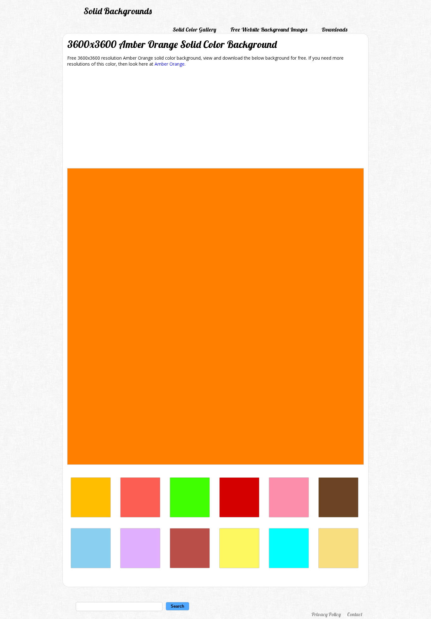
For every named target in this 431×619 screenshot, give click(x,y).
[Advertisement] (215, 118)
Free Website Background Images (268, 29)
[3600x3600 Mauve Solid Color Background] (140, 566)
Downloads (334, 29)
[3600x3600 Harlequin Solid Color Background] (190, 516)
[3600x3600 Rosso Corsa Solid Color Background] (239, 516)
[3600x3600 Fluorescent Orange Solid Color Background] (91, 516)
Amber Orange (170, 64)
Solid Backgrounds (118, 10)
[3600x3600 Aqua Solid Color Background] (289, 566)
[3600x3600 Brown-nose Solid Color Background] (338, 516)
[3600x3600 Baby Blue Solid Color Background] (91, 566)
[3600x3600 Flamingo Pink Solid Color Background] (289, 516)
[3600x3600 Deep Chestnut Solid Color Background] (190, 566)
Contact (354, 614)
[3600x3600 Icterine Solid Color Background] (239, 566)
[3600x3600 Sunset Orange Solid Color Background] (140, 516)
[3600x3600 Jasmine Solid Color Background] (338, 566)
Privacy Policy (326, 614)
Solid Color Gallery (194, 29)
